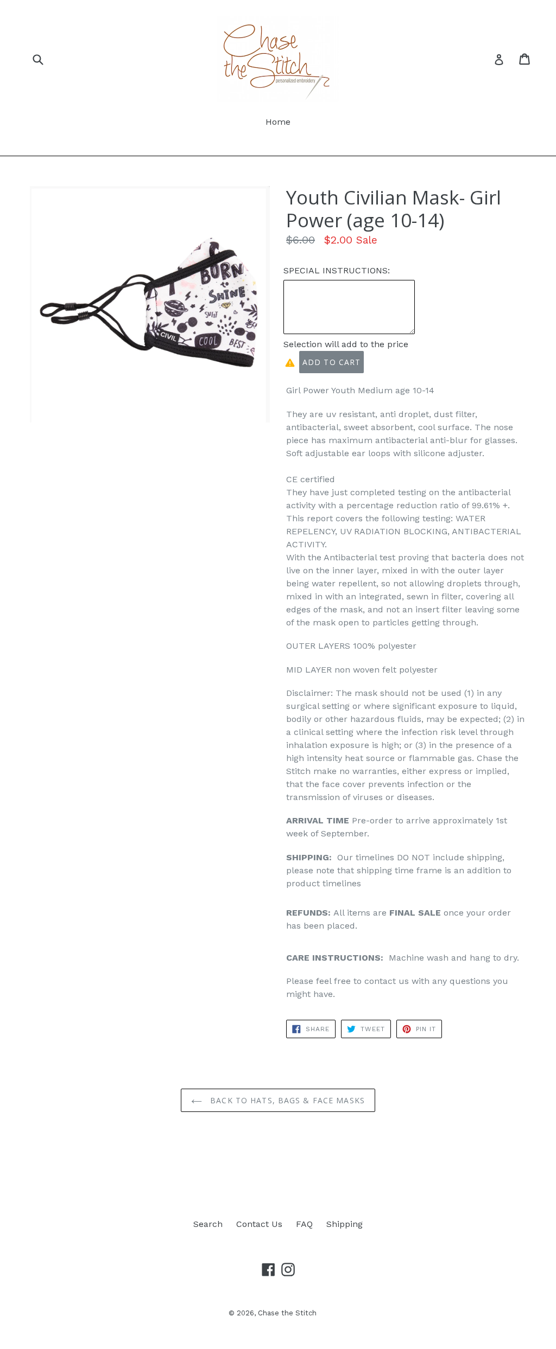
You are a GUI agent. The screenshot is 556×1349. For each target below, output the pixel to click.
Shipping (344, 1224)
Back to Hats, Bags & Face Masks (286, 1100)
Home (278, 122)
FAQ (304, 1224)
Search (208, 1224)
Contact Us (259, 1224)
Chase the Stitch (287, 1313)
